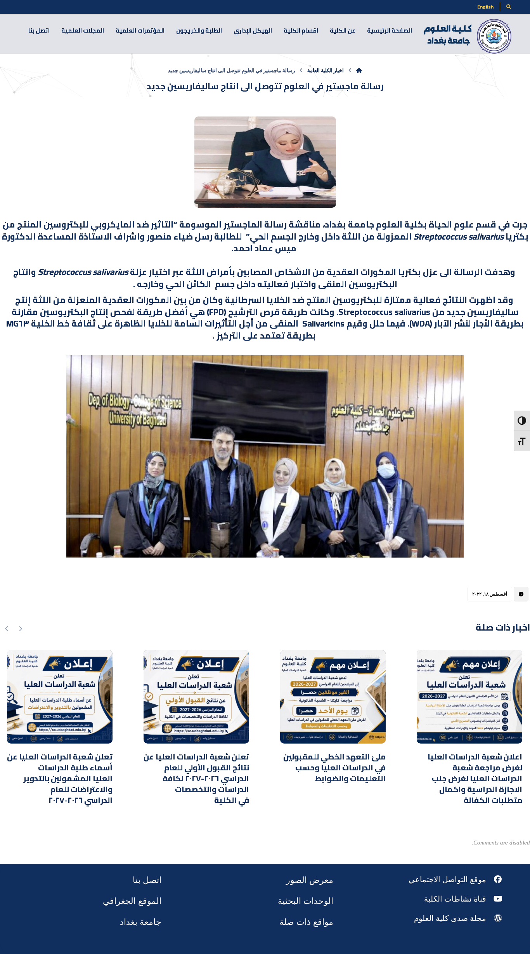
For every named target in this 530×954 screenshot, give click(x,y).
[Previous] (20, 629)
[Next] (6, 629)
